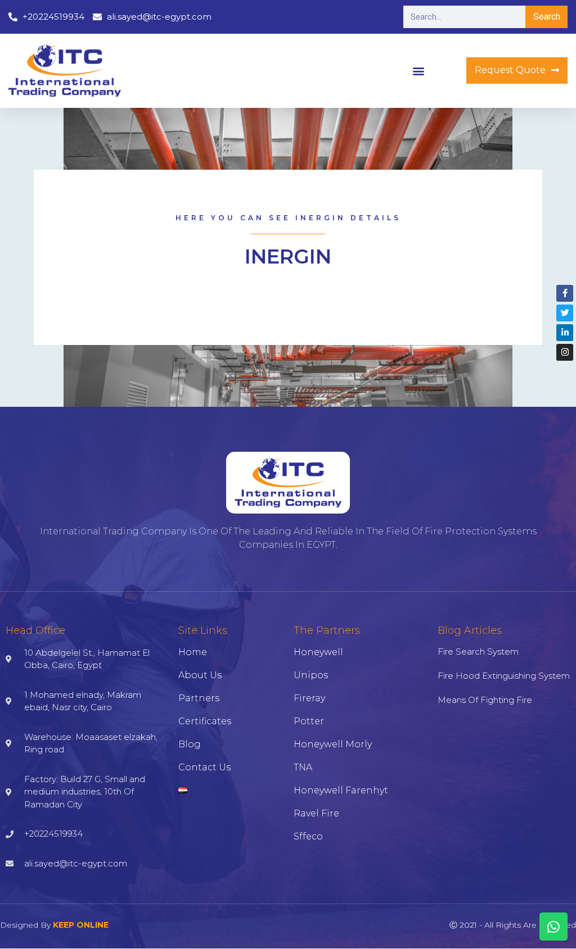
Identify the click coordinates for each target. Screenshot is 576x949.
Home (192, 652)
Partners (198, 698)
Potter (309, 721)
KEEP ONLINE (81, 925)
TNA (303, 767)
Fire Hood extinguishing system (504, 675)
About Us (200, 675)
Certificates (204, 721)
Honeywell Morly (333, 744)
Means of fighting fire (485, 699)
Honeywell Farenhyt (341, 790)
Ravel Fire (316, 813)
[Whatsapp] (553, 926)
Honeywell (318, 652)
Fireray (309, 698)
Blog (189, 744)
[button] (418, 70)
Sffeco (308, 836)
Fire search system (478, 651)
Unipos (311, 675)
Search (546, 16)
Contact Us (204, 767)
